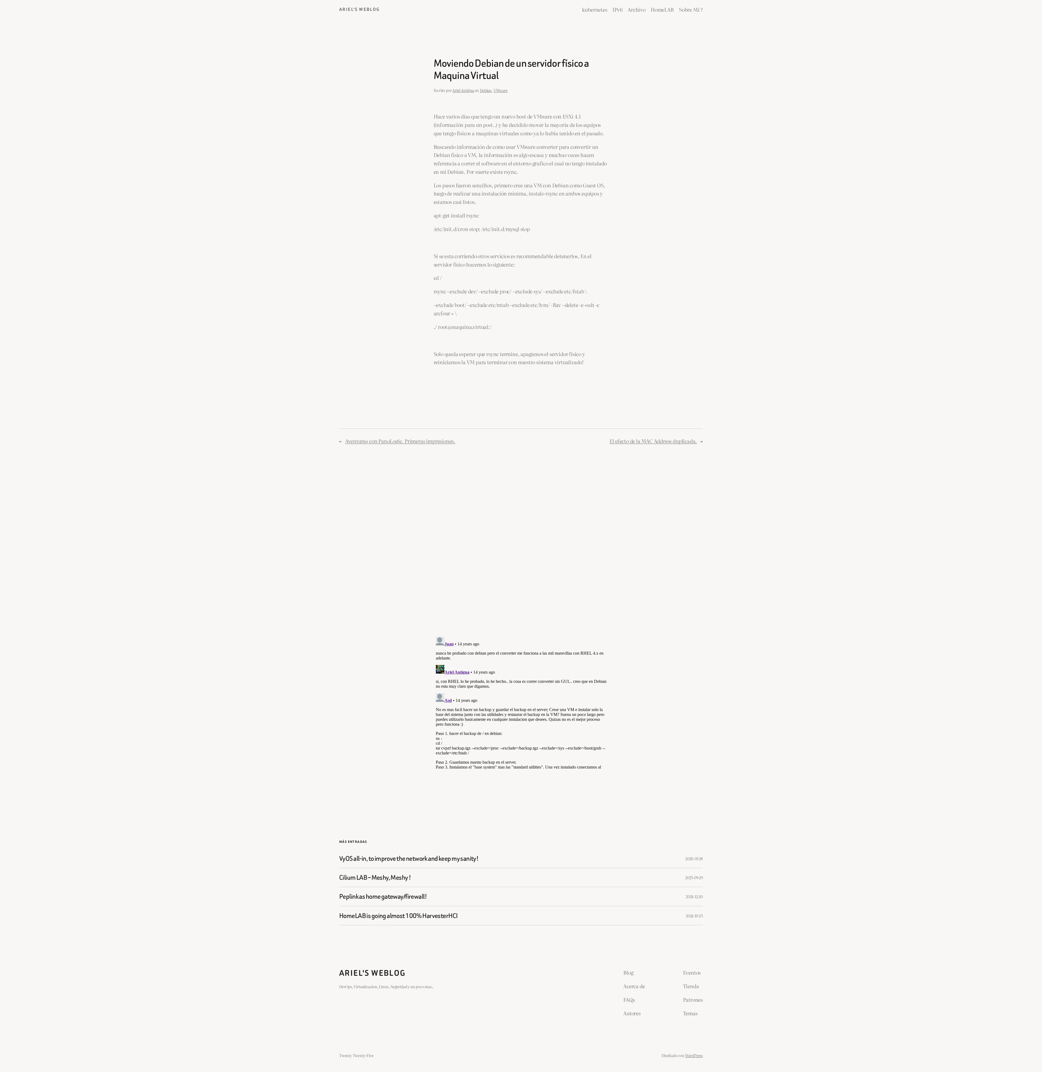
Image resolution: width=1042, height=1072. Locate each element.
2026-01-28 (694, 858)
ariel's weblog (359, 9)
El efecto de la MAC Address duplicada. (653, 441)
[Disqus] (521, 540)
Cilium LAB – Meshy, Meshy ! (375, 877)
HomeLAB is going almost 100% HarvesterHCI (398, 916)
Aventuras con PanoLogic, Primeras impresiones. (400, 441)
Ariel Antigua (463, 90)
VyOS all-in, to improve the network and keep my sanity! (408, 858)
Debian (486, 90)
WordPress (694, 1055)
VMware (501, 90)
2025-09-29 (694, 877)
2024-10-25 (694, 916)
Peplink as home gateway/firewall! (383, 896)
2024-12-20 (694, 896)
